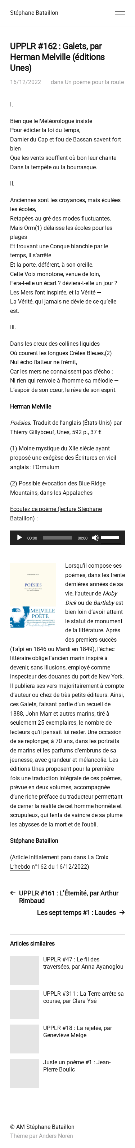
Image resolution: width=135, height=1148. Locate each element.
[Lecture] (19, 537)
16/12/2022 (25, 82)
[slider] (111, 537)
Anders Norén (56, 1135)
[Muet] (95, 537)
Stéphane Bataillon (34, 12)
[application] (67, 538)
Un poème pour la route (94, 82)
